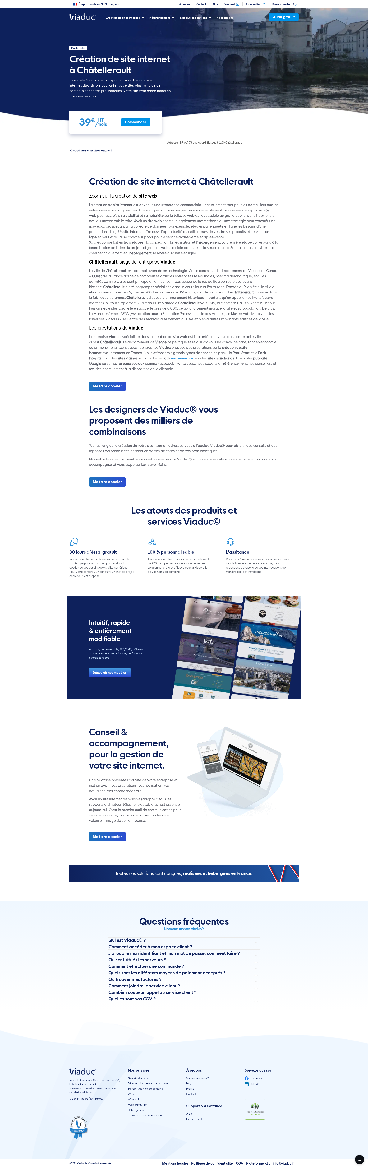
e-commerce (182, 358)
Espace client (253, 4)
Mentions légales (175, 1163)
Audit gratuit (284, 17)
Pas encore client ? (283, 4)
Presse (190, 1088)
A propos (184, 4)
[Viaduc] (82, 16)
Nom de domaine (138, 1077)
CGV (239, 1163)
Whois (131, 1094)
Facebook (256, 1078)
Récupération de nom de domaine (148, 1083)
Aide (215, 4)
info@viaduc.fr (284, 1163)
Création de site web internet (145, 1115)
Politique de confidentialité (212, 1163)
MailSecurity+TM (137, 1104)
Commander (135, 122)
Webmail (229, 4)
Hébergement (136, 1110)
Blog (189, 1083)
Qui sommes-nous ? (197, 1077)
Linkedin (255, 1084)
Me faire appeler (107, 386)
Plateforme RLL (258, 1163)
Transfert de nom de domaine (145, 1088)
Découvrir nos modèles (110, 673)
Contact (201, 4)
